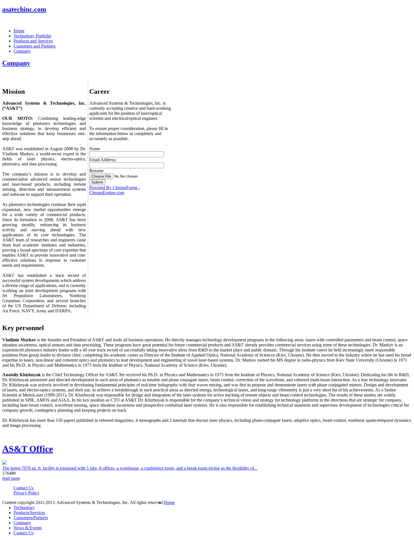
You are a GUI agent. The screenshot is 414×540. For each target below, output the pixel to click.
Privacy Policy (26, 492)
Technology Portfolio (32, 35)
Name (94, 148)
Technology (24, 507)
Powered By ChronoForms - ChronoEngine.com (114, 190)
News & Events (28, 527)
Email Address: (102, 159)
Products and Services (33, 41)
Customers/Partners (31, 517)
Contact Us (24, 487)
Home (19, 30)
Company (22, 51)
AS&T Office (27, 449)
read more (11, 478)
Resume (96, 170)
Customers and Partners (34, 46)
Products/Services (29, 512)
